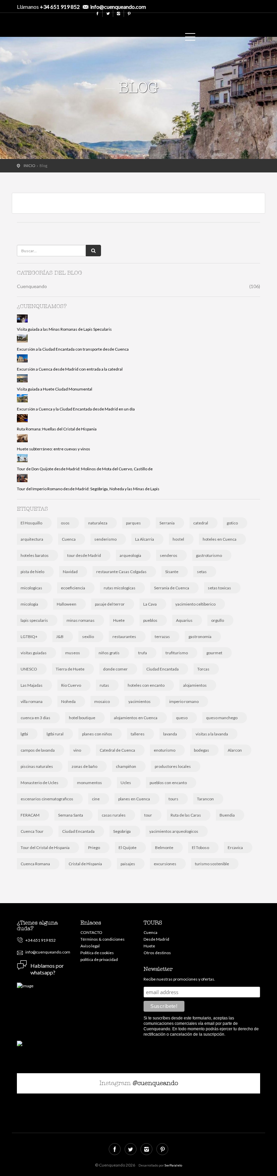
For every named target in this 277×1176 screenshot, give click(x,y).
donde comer (115, 669)
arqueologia (130, 555)
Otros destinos (157, 952)
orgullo (217, 620)
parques (133, 522)
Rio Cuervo (71, 685)
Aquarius (184, 620)
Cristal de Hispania (85, 863)
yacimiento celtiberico (195, 604)
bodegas (201, 750)
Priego (94, 847)
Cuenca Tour (32, 831)
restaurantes (124, 636)
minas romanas (81, 620)
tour (148, 815)
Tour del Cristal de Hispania (45, 847)
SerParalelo (173, 1165)
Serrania (167, 522)
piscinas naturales (37, 766)
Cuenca (69, 539)
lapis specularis (34, 620)
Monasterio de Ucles (39, 782)
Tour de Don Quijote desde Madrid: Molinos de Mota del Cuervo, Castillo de (85, 468)
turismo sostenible (212, 863)
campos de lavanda (38, 750)
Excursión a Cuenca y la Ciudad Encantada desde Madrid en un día (76, 408)
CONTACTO (91, 932)
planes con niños (97, 733)
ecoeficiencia (73, 587)
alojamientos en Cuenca (135, 717)
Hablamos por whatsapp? (47, 968)
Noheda (68, 701)
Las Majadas (32, 685)
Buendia (227, 815)
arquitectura (32, 539)
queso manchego (221, 717)
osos (65, 522)
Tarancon (205, 798)
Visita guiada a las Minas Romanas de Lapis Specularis (64, 329)
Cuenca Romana (35, 863)
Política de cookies (97, 952)
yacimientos (139, 701)
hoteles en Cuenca (219, 539)
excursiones (165, 863)
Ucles (126, 782)
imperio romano (184, 701)
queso (181, 717)
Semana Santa (70, 815)
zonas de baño (84, 766)
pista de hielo (32, 571)
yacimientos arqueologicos (173, 831)
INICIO (29, 165)
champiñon (126, 766)
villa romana (32, 701)
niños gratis (109, 652)
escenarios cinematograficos (47, 798)
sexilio (88, 636)
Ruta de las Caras (186, 815)
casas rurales (114, 815)
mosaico (102, 701)
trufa (142, 652)
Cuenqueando (174, 23)
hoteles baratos (35, 555)
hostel (178, 539)
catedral (200, 522)
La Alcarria (144, 539)
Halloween (66, 604)
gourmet (214, 652)
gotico (232, 522)
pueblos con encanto (168, 782)
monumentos (89, 782)
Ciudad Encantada (162, 669)
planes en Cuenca (134, 798)
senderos (168, 555)
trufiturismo (177, 652)
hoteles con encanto (146, 685)
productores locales (173, 766)
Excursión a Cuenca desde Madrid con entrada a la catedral (70, 369)
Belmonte (164, 847)
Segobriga (122, 831)
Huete (119, 620)
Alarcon (235, 750)
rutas (104, 685)
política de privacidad (99, 959)
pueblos (150, 620)
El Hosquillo (31, 522)
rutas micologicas (119, 587)
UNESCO (29, 669)
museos (72, 652)
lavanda (170, 733)
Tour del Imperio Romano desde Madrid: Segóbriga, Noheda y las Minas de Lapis (88, 488)
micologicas (31, 587)
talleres (138, 733)
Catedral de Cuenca (117, 750)
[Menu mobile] (190, 38)
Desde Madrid (156, 939)
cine (96, 798)
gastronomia (199, 636)
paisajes (128, 863)
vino (77, 750)
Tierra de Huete (70, 669)
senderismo (105, 539)
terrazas (162, 636)
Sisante (171, 571)
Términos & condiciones (102, 939)
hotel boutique (82, 717)
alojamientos (195, 685)
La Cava (150, 604)
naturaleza (97, 522)
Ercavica (235, 847)
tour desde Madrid (84, 555)
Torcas (203, 669)
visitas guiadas (34, 652)
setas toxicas (219, 587)
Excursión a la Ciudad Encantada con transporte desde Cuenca (73, 349)
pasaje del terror (110, 604)
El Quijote (127, 847)
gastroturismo (209, 555)
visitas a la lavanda (212, 733)
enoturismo (164, 750)
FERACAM (30, 815)
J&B (60, 636)
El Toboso (200, 847)
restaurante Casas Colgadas (121, 571)
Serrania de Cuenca (171, 587)
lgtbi (24, 733)
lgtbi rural (55, 733)
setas (202, 571)
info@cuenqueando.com (118, 6)
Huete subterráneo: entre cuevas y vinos (53, 448)
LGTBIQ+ (29, 636)
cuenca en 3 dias (35, 717)
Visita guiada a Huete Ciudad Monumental (54, 389)
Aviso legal (90, 945)
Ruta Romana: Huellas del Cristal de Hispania (57, 428)
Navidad (70, 571)
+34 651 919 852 (60, 6)
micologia (29, 604)
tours (173, 798)
